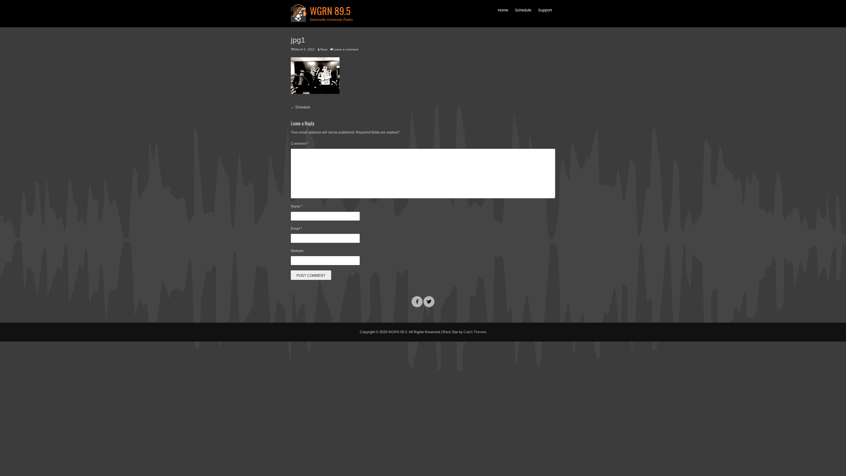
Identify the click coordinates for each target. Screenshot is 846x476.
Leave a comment (345, 49)
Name (296, 206)
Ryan (324, 49)
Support (545, 10)
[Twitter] (428, 299)
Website (297, 251)
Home (503, 10)
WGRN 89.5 (330, 11)
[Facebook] (417, 299)
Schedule (523, 10)
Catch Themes (475, 332)
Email (296, 229)
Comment (299, 143)
